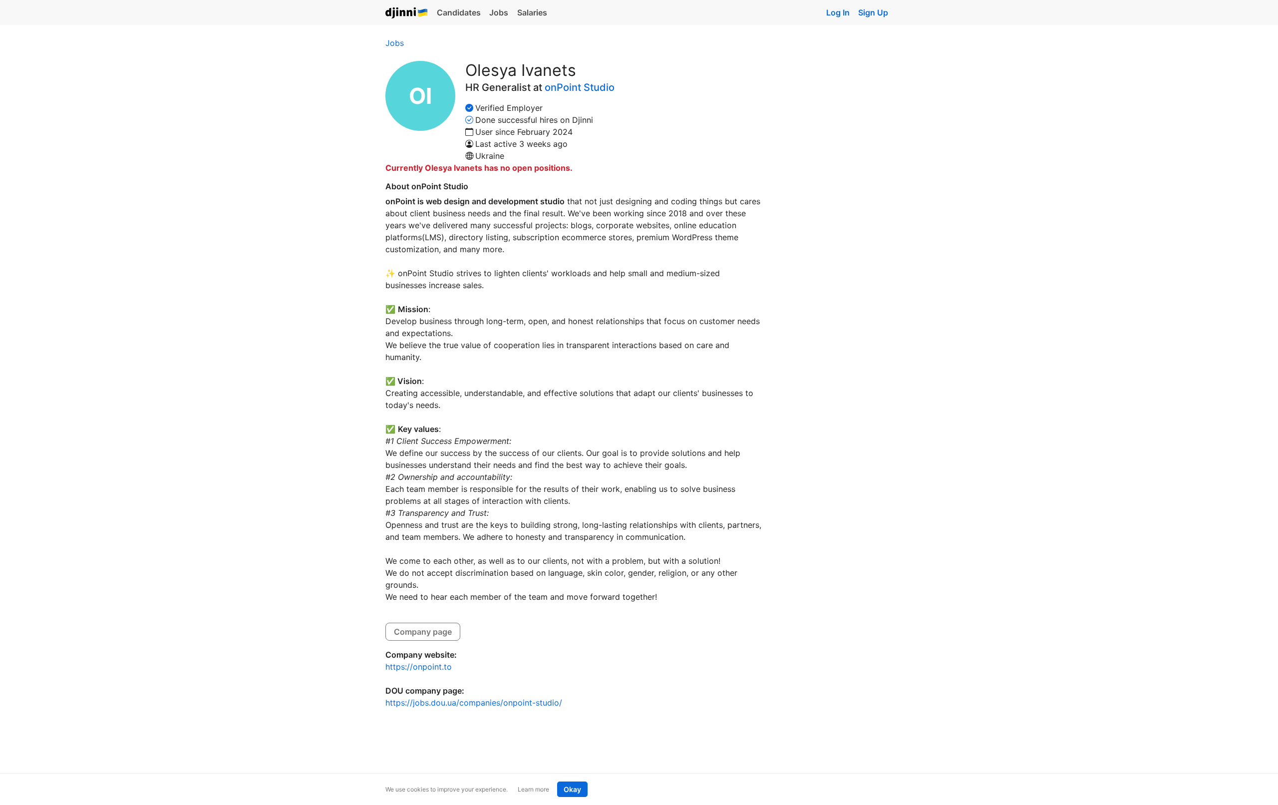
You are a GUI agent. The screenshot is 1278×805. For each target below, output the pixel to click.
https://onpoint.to (418, 667)
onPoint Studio (580, 87)
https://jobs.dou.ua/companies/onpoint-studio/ (473, 703)
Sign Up (873, 12)
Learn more (533, 789)
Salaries (532, 12)
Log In (838, 12)
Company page (423, 632)
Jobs (498, 12)
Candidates (459, 12)
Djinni (406, 13)
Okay (572, 789)
